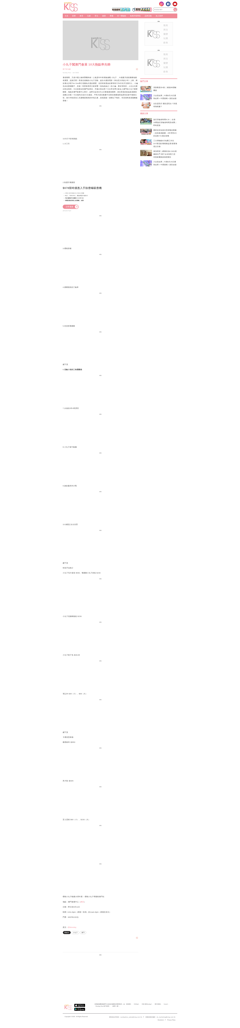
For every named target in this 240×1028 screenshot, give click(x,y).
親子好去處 (67, 69)
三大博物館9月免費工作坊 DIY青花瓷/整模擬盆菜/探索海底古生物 (165, 143)
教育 (81, 16)
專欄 (111, 16)
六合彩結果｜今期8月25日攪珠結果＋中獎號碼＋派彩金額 (165, 97)
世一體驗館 (121, 16)
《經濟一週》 (115, 1006)
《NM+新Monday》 (146, 1004)
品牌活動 (148, 16)
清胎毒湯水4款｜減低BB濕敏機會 (164, 89)
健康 (104, 16)
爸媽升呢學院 (135, 16)
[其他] (137, 70)
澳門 (83, 932)
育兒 (96, 16)
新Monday (72, 927)
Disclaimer (161, 1020)
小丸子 (75, 932)
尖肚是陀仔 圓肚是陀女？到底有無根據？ (165, 105)
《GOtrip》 (136, 1004)
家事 (74, 16)
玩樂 (89, 16)
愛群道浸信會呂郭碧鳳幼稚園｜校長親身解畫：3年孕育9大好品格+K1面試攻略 (165, 133)
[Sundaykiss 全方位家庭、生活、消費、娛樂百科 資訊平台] (80, 6)
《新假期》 (128, 1004)
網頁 (82, 902)
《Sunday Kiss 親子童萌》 (102, 1006)
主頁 (66, 16)
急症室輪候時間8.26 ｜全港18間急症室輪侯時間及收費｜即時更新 (165, 122)
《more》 (166, 1004)
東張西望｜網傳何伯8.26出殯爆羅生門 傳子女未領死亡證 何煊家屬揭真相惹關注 (165, 154)
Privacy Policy (171, 1020)
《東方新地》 (158, 1004)
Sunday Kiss (67, 72)
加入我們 (159, 16)
